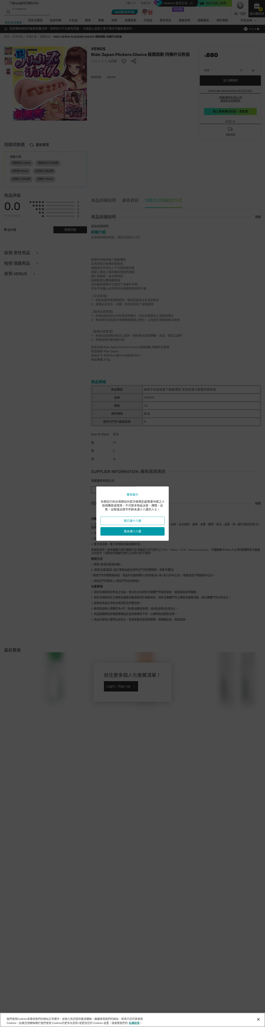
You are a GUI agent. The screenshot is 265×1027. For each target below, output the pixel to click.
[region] (132, 1020)
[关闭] (258, 1019)
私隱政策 (134, 1022)
